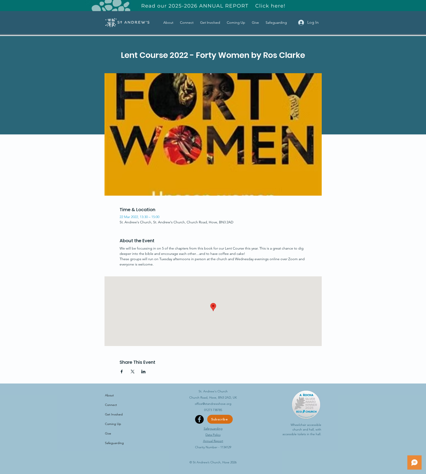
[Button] (213, 5)
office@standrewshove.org (213, 404)
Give (108, 433)
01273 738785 (213, 410)
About (109, 395)
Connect (111, 405)
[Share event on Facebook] (122, 371)
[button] (168, 22)
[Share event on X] (132, 371)
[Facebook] (199, 419)
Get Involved (114, 414)
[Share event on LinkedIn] (143, 371)
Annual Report (213, 441)
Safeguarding (114, 443)
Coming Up (113, 424)
